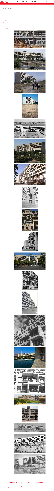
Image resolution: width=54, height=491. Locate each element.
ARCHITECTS (24, 1)
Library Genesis (47, 1)
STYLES (27, 1)
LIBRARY (34, 1)
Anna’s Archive (44, 1)
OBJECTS (31, 1)
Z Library (51, 1)
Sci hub (48, 1)
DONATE (39, 1)
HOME (20, 1)
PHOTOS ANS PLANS (10, 8)
